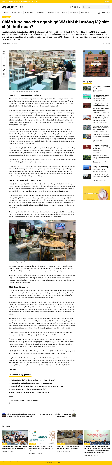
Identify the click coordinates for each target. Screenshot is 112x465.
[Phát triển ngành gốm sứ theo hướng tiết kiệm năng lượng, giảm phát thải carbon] (87, 96)
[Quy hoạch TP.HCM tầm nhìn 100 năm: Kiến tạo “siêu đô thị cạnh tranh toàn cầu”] (87, 127)
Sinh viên (96, 122)
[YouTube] (75, 7)
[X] (73, 7)
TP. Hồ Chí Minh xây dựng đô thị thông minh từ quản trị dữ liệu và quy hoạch (101, 176)
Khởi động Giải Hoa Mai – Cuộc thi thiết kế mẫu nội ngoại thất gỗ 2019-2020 (41, 448)
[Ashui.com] (12, 7)
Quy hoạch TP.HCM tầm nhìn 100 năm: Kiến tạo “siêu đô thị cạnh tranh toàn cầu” (101, 127)
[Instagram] (77, 7)
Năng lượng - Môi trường (100, 161)
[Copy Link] (4, 70)
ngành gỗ (27, 400)
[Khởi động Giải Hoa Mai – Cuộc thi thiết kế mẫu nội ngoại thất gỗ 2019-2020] (42, 437)
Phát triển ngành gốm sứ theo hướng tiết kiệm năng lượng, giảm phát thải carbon (101, 97)
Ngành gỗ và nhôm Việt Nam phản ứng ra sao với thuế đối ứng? (33, 380)
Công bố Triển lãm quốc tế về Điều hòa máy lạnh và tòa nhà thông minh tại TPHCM (101, 168)
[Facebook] (71, 7)
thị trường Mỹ (34, 400)
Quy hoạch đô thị (98, 140)
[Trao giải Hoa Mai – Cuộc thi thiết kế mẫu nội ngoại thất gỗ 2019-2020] (15, 437)
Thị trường (6, 17)
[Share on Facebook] (4, 57)
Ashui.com (4, 451)
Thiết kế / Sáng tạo (98, 150)
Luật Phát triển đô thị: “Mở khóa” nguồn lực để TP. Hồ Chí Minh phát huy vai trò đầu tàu (101, 136)
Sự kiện (96, 100)
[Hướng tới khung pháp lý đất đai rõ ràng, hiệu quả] (87, 88)
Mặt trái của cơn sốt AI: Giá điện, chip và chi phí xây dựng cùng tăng (101, 157)
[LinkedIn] (79, 7)
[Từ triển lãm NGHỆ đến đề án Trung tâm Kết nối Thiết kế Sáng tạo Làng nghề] (87, 147)
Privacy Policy (25, 1)
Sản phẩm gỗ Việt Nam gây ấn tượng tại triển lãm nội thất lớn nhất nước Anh (37, 386)
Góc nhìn (96, 131)
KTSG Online (5, 43)
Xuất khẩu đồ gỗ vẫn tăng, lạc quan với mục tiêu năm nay (30, 392)
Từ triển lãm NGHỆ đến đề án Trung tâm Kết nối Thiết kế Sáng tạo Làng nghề (101, 147)
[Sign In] (99, 13)
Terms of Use (35, 1)
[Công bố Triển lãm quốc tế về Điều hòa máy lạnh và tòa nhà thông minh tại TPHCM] (87, 167)
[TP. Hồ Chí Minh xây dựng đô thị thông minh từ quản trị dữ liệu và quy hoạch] (87, 176)
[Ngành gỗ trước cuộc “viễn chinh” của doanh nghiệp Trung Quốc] (70, 437)
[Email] (4, 66)
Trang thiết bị (97, 112)
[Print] (4, 74)
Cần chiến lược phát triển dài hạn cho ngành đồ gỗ (28, 389)
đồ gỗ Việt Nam (20, 400)
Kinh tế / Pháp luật (98, 90)
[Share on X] (4, 61)
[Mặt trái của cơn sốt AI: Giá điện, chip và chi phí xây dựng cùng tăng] (87, 157)
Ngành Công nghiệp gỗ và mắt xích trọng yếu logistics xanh (31, 383)
